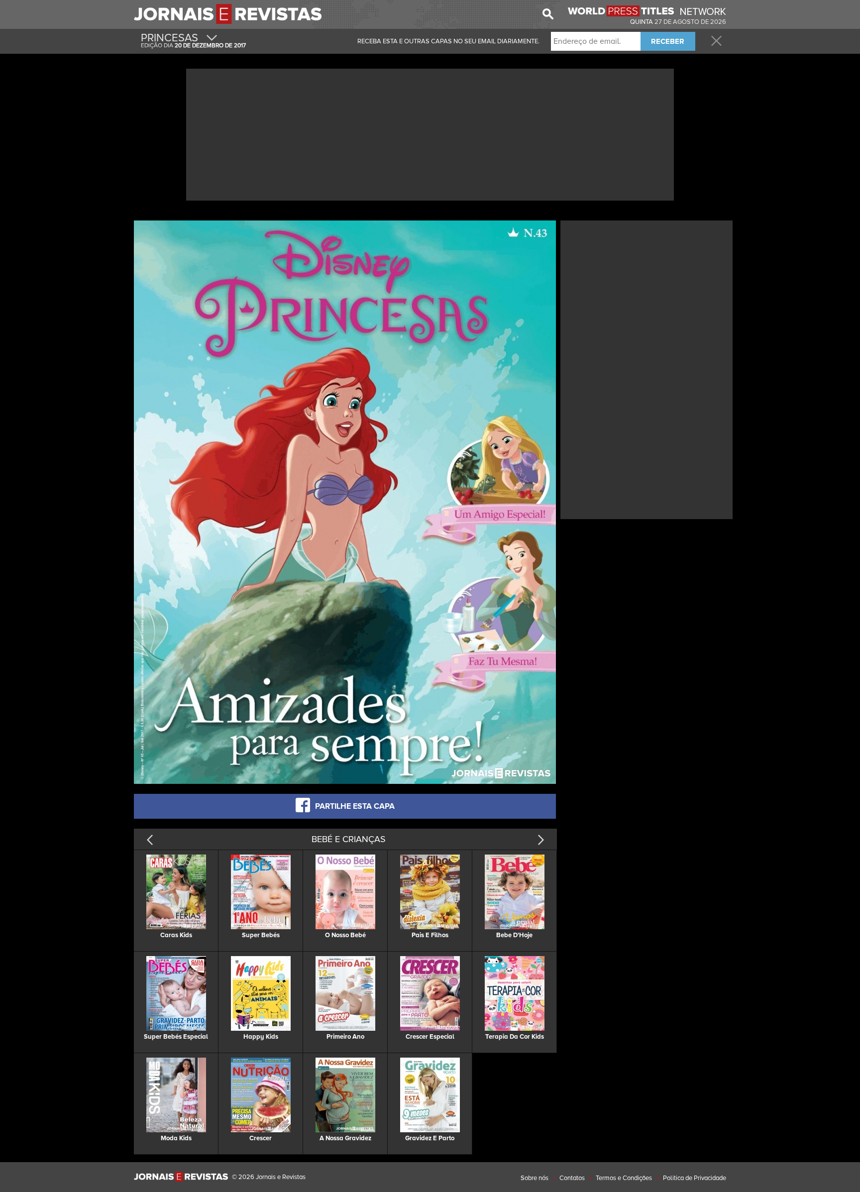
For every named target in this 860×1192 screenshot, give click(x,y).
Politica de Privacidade (694, 1178)
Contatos (572, 1178)
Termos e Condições (624, 1178)
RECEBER (667, 41)
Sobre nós (534, 1178)
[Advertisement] (430, 133)
